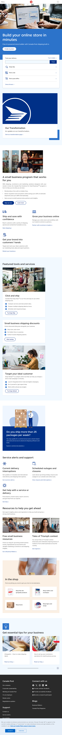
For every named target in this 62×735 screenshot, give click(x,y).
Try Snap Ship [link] (11, 313)
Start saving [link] (10, 339)
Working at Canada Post (9, 691)
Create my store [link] (9, 49)
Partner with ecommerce (41, 225)
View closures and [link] (41, 480)
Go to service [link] (8, 480)
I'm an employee (7, 695)
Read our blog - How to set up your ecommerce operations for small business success (44, 639)
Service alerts (6, 715)
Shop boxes (8, 601)
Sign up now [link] (8, 203)
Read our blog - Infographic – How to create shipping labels (15, 638)
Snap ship (12, 67)
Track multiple (51, 58)
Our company (6, 685)
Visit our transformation (13, 134)
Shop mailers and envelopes (40, 587)
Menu (3, 2)
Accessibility (6, 718)
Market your (9, 251)
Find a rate (12, 72)
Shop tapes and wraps (38, 601)
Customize (21, 730)
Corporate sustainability (9, 688)
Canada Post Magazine (38, 708)
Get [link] (5, 502)
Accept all (10, 730)
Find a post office (14, 78)
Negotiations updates (9, 701)
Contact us (6, 711)
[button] (58, 668)
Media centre (6, 698)
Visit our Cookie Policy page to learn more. (23, 726)
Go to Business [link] (9, 551)
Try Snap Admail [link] (12, 391)
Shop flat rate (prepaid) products (15, 587)
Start (7, 228)
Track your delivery (10, 58)
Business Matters (37, 705)
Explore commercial (14, 446)
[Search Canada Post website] (58, 1)
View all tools (9, 84)
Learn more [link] (20, 203)
